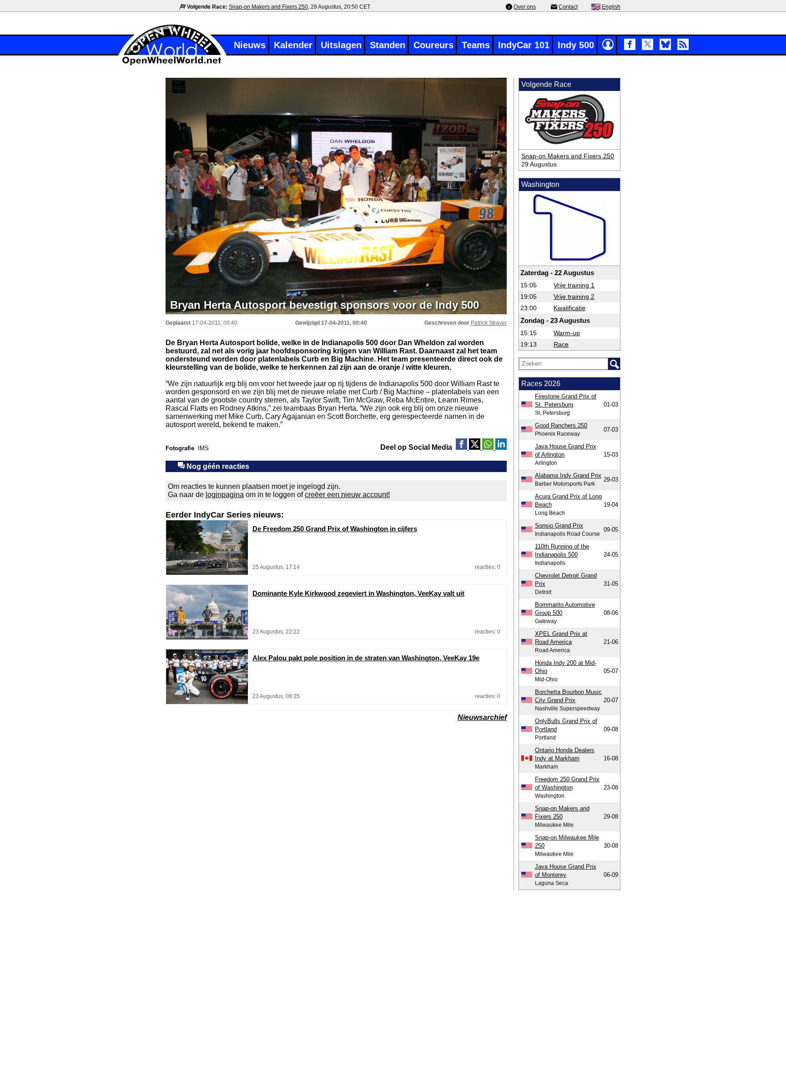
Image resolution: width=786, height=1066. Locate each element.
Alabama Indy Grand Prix (568, 475)
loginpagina (225, 494)
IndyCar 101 (523, 45)
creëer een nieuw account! (347, 494)
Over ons (525, 7)
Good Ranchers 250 (561, 425)
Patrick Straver (489, 323)
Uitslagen (341, 45)
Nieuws (250, 45)
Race (561, 344)
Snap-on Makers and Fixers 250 (268, 7)
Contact (568, 7)
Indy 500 (576, 45)
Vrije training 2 (574, 296)
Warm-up (567, 333)
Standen (387, 45)
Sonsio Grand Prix (559, 525)
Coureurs (433, 45)
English (611, 7)
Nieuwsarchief (482, 717)
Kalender (293, 45)
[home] (172, 64)
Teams (476, 45)
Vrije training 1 (574, 285)
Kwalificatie (569, 308)
